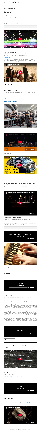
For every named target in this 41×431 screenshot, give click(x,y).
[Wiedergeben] (8, 238)
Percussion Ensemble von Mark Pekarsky (16, 376)
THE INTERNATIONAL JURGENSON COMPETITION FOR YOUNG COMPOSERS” (21, 378)
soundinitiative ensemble (14, 186)
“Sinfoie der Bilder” (27, 402)
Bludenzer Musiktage (19, 187)
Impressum (24, 429)
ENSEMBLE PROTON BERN (8, 59)
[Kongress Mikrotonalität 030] (20, 264)
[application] (20, 238)
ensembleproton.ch (10, 101)
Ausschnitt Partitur (9, 84)
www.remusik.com (7, 57)
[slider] (32, 238)
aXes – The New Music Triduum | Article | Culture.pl (12, 277)
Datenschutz (29, 429)
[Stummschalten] (30, 238)
